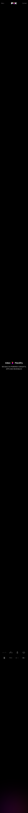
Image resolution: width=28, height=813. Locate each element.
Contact (24, 3)
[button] (5, 3)
